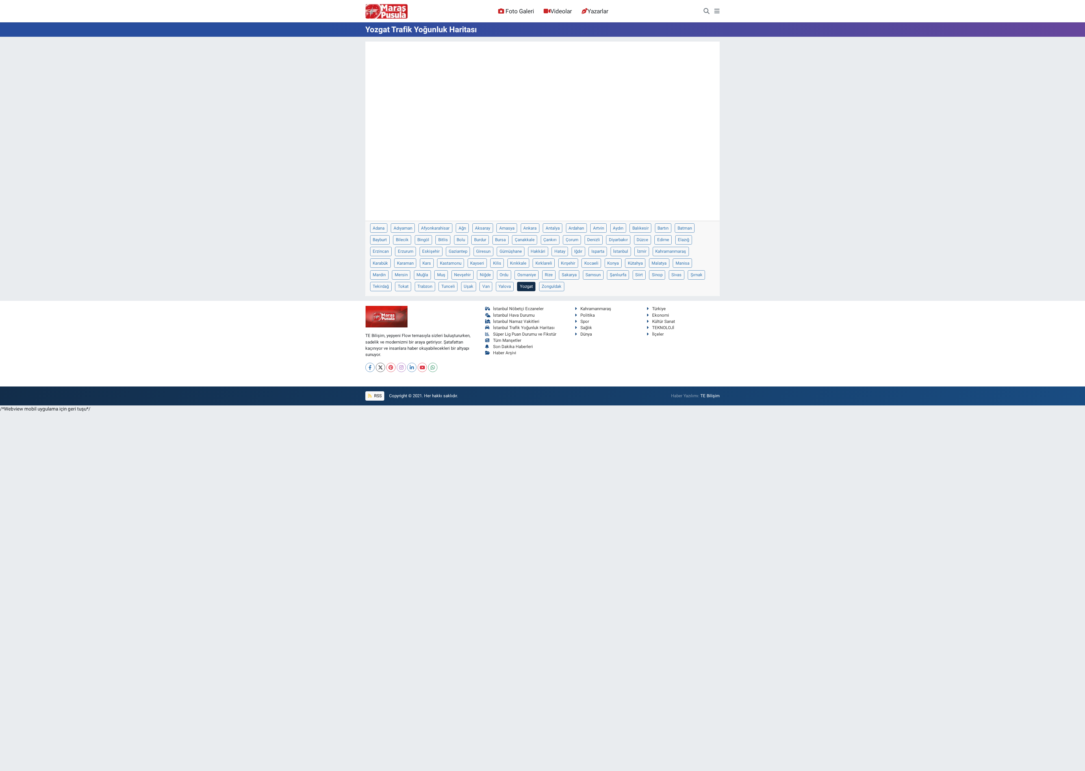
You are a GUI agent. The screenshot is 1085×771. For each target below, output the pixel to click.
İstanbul (620, 251)
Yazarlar (597, 11)
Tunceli (448, 286)
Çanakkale (525, 239)
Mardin (379, 274)
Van (486, 286)
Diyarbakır (618, 239)
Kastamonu (450, 263)
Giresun (483, 251)
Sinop (657, 274)
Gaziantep (458, 251)
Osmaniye (526, 274)
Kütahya (635, 263)
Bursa (500, 239)
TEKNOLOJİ (663, 327)
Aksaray (482, 228)
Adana (379, 228)
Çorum (572, 239)
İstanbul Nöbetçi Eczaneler (518, 308)
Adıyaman (403, 228)
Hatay (559, 251)
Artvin (598, 228)
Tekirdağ (381, 286)
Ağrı (462, 228)
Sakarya (569, 274)
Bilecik (402, 239)
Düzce (642, 239)
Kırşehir (568, 263)
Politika (587, 315)
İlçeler (658, 334)
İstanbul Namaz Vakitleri (516, 321)
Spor (584, 321)
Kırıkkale (518, 263)
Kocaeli (591, 263)
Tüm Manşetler (507, 340)
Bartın (663, 228)
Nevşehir (462, 274)
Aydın (618, 228)
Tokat (403, 286)
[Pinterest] (391, 367)
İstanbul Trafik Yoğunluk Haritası (524, 327)
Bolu (461, 239)
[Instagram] (401, 367)
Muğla (422, 274)
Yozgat (526, 286)
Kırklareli (543, 263)
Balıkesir (640, 228)
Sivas (676, 274)
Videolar (561, 11)
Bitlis (443, 239)
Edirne (663, 239)
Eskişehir (431, 251)
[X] (380, 367)
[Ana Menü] (717, 11)
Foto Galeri (519, 11)
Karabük (380, 263)
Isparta (597, 251)
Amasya (507, 228)
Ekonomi (660, 315)
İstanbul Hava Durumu (514, 315)
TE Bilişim (710, 395)
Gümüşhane (511, 251)
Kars (426, 263)
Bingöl (423, 239)
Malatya (659, 263)
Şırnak (696, 274)
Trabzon (424, 286)
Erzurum (405, 251)
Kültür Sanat (663, 321)
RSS (377, 395)
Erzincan (381, 251)
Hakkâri (538, 251)
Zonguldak (551, 286)
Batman (685, 228)
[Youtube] (422, 367)
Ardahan (576, 228)
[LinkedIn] (411, 367)
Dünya (586, 334)
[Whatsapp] (432, 367)
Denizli (593, 239)
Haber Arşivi (504, 352)
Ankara (530, 228)
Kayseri (477, 263)
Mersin (401, 274)
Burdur (480, 239)
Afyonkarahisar (435, 228)
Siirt (639, 274)
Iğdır (578, 251)
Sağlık (586, 327)
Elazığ (683, 239)
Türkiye (659, 308)
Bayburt (380, 239)
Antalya (553, 228)
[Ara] (706, 11)
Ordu (504, 274)
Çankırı (550, 239)
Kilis (497, 263)
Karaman (405, 263)
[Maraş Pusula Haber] (386, 11)
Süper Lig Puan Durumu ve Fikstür (524, 334)
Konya (613, 263)
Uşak (468, 286)
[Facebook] (370, 367)
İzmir (641, 251)
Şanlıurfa (618, 274)
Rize (549, 274)
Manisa (682, 263)
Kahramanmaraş (670, 251)
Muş (441, 274)
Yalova (504, 286)
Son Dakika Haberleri (513, 346)
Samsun (593, 274)
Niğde (485, 274)
